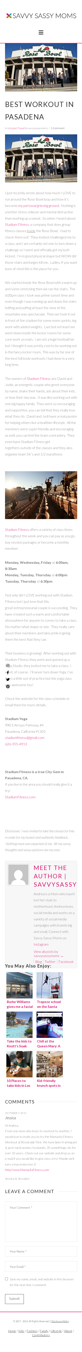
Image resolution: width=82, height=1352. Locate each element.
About (68, 1331)
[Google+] (46, 1342)
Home (12, 1331)
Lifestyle (56, 1331)
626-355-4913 (16, 744)
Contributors (41, 1335)
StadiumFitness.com (20, 797)
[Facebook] (36, 1342)
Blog (38, 961)
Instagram (41, 944)
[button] (41, 32)
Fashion (32, 1331)
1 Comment (58, 128)
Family (44, 1331)
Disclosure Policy (60, 1321)
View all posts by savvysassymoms (49, 953)
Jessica (10, 1117)
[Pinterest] (7, 686)
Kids (21, 1331)
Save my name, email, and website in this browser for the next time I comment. (42, 1281)
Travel (21, 128)
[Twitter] (41, 1342)
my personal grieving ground (38, 205)
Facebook (66, 961)
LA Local (12, 128)
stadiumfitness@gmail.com (24, 737)
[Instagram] (7, 665)
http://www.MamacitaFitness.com (27, 1170)
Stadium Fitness (17, 224)
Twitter (50, 961)
